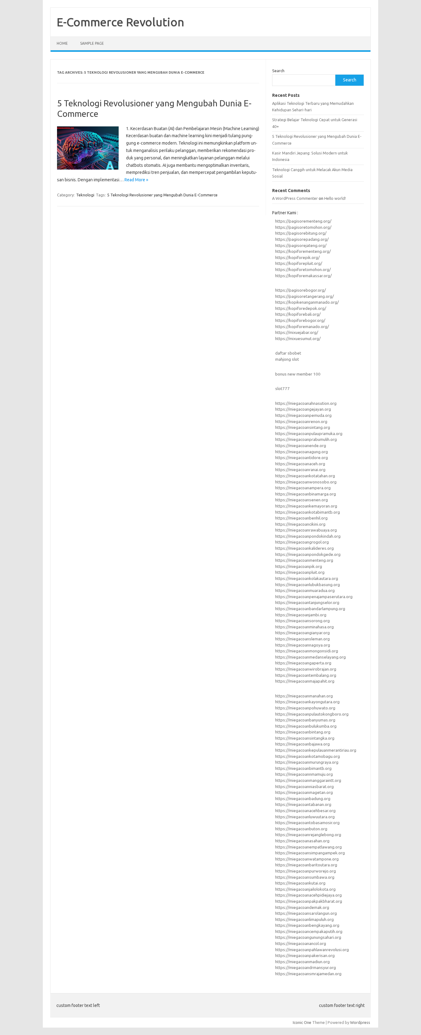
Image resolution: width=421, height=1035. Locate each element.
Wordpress (360, 1022)
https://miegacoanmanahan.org (304, 695)
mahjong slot (287, 359)
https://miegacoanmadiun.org (302, 961)
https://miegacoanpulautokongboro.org (312, 714)
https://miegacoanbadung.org (302, 798)
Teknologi (85, 195)
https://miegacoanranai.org (300, 469)
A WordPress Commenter (295, 198)
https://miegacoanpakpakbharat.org (308, 901)
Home (62, 43)
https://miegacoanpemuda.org (303, 415)
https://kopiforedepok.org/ (300, 308)
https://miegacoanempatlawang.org (308, 846)
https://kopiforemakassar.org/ (303, 275)
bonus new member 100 (298, 374)
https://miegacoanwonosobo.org (306, 481)
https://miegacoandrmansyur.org (305, 967)
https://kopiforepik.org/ (297, 257)
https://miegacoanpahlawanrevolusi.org (312, 949)
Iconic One (302, 1022)
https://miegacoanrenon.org (301, 421)
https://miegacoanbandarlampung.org (310, 608)
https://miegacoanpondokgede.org (308, 554)
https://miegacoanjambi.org (300, 614)
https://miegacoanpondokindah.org (308, 536)
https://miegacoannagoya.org (302, 645)
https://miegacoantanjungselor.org (307, 602)
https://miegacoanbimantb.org (303, 768)
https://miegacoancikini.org (300, 524)
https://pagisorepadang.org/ (302, 239)
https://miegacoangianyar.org (302, 632)
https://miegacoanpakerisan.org (305, 955)
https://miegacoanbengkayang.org (307, 925)
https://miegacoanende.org (300, 445)
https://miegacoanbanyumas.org (305, 719)
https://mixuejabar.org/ (296, 332)
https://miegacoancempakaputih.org (308, 931)
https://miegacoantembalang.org (305, 675)
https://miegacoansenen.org (301, 499)
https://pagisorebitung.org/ (300, 233)
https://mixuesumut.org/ (298, 338)
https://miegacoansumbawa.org (304, 877)
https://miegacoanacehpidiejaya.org (308, 895)
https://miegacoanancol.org (300, 943)
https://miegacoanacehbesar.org (305, 810)
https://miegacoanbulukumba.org (306, 726)
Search (278, 70)
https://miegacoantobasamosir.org (307, 822)
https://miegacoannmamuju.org (304, 774)
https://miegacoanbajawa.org (302, 743)
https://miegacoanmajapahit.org (304, 681)
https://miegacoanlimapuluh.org (304, 919)
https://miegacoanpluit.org (300, 572)
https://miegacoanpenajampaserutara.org (314, 596)
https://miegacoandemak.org (302, 907)
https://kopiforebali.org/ (298, 314)
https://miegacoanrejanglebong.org (308, 834)
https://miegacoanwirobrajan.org (305, 669)
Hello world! (335, 198)
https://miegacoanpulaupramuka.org (308, 433)
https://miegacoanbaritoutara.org (306, 864)
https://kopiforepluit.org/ (298, 263)
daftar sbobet (288, 353)
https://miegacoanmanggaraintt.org (308, 780)
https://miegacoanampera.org (303, 487)
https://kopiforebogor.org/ (300, 320)
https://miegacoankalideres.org (304, 548)
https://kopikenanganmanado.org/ (307, 302)
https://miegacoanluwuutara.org (305, 816)
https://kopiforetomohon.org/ (303, 269)
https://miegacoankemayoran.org (306, 505)
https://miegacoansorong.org (302, 620)
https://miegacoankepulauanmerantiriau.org (315, 750)
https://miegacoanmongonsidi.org (306, 650)
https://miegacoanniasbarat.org (304, 786)
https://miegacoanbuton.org (301, 828)
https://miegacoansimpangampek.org (310, 852)
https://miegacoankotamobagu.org (307, 756)
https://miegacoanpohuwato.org (305, 707)
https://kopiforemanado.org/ (302, 326)
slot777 (282, 388)
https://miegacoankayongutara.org (307, 701)
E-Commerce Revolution (120, 21)
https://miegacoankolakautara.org (306, 578)
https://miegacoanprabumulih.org (306, 439)
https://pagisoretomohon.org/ (303, 227)
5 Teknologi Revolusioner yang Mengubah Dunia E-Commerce (162, 195)
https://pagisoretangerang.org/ (304, 296)
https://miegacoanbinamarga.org (305, 493)
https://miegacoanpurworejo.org (305, 871)
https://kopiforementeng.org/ (303, 251)
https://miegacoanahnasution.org (306, 403)
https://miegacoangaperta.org (303, 662)
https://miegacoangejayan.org (303, 409)
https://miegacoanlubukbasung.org (307, 584)
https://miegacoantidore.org (301, 457)
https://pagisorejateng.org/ (300, 245)
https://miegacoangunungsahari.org (308, 937)
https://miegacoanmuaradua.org (305, 590)
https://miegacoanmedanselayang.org (310, 657)
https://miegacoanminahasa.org (304, 626)
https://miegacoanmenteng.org (304, 560)
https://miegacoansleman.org (302, 638)
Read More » (136, 179)
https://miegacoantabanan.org (303, 804)
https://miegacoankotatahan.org (305, 475)
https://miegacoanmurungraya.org (306, 762)
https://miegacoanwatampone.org (307, 858)
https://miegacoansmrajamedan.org (308, 973)
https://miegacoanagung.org (301, 451)
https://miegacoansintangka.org (304, 738)
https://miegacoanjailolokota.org (305, 889)
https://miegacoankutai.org (300, 883)
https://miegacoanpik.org (298, 566)
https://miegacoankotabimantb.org (307, 512)
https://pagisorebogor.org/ (300, 290)
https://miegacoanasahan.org (302, 840)
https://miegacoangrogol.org (302, 542)
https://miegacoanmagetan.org (304, 792)
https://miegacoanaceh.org (300, 463)
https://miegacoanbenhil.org (301, 517)
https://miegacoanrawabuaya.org (306, 530)
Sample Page (92, 43)
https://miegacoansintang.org (302, 427)
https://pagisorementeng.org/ (303, 221)
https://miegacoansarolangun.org (306, 913)
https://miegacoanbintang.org (302, 731)
